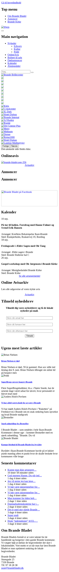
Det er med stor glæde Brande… (24, 509)
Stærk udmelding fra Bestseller (15, 423)
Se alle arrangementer (29, 276)
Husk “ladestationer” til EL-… (23, 521)
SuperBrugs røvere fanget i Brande (16, 382)
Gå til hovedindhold (11, 2)
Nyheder (12, 43)
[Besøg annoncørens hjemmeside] (29, 74)
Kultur (17, 49)
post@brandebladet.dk (12, 568)
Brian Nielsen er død (10, 361)
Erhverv (18, 46)
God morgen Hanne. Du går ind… (25, 475)
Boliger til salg (15, 57)
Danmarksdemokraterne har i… (23, 504)
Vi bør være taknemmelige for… (24, 487)
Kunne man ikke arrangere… (22, 469)
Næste (14, 146)
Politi (16, 51)
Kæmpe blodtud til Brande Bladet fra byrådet (21, 444)
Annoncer (12, 19)
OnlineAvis (13, 54)
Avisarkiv (29, 165)
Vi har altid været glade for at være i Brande (21, 403)
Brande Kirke (14, 21)
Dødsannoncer (15, 60)
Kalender (12, 63)
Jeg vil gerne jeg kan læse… (22, 481)
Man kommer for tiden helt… (22, 498)
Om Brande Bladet (17, 16)
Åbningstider (14, 66)
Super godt (13, 515)
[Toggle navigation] (2, 30)
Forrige (6, 146)
